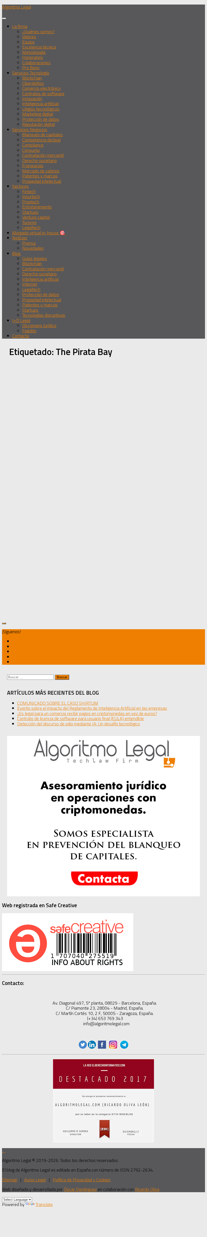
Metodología (33, 52)
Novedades (33, 248)
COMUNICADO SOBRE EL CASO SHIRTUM (57, 703)
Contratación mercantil (43, 155)
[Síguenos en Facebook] (102, 1047)
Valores (29, 36)
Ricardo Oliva (147, 1189)
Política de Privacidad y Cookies (82, 1179)
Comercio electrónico (41, 88)
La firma (19, 26)
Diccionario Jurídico (39, 325)
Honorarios (32, 57)
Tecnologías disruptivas (43, 315)
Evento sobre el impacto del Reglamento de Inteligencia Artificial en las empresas (92, 708)
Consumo (31, 150)
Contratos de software (43, 93)
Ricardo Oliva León (34, 459)
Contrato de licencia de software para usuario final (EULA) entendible (80, 718)
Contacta (20, 335)
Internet (29, 284)
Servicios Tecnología (30, 72)
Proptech (30, 201)
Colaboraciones (36, 62)
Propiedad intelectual (41, 181)
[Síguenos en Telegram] (14, 661)
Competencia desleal (41, 139)
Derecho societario (39, 160)
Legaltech (31, 227)
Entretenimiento (37, 206)
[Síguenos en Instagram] (14, 656)
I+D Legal (21, 320)
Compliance (32, 145)
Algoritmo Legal (16, 7)
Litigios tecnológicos (40, 108)
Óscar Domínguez (80, 1189)
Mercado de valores (40, 170)
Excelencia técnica (39, 47)
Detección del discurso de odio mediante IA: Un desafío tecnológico (78, 723)
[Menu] (4, 18)
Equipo (28, 42)
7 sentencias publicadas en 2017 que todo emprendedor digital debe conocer (36, 484)
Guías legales (34, 258)
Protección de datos (40, 119)
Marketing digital (37, 114)
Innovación (32, 98)
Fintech (29, 191)
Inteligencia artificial (40, 103)
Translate (44, 1204)
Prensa (29, 243)
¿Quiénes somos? (38, 31)
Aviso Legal (35, 1179)
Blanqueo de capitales (42, 134)
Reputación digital (38, 124)
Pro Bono (30, 67)
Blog (16, 253)
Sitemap (9, 1179)
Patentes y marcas (40, 175)
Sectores (20, 186)
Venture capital (36, 217)
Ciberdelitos (33, 83)
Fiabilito (29, 330)
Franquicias (32, 165)
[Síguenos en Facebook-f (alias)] (14, 651)
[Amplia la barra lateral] (4, 623)
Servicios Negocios (29, 129)
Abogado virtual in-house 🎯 (38, 232)
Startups (30, 212)
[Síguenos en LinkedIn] (92, 1047)
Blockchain (32, 78)
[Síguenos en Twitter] (14, 641)
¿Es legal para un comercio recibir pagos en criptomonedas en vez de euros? (87, 713)
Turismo (29, 222)
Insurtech (31, 196)
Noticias (19, 237)
